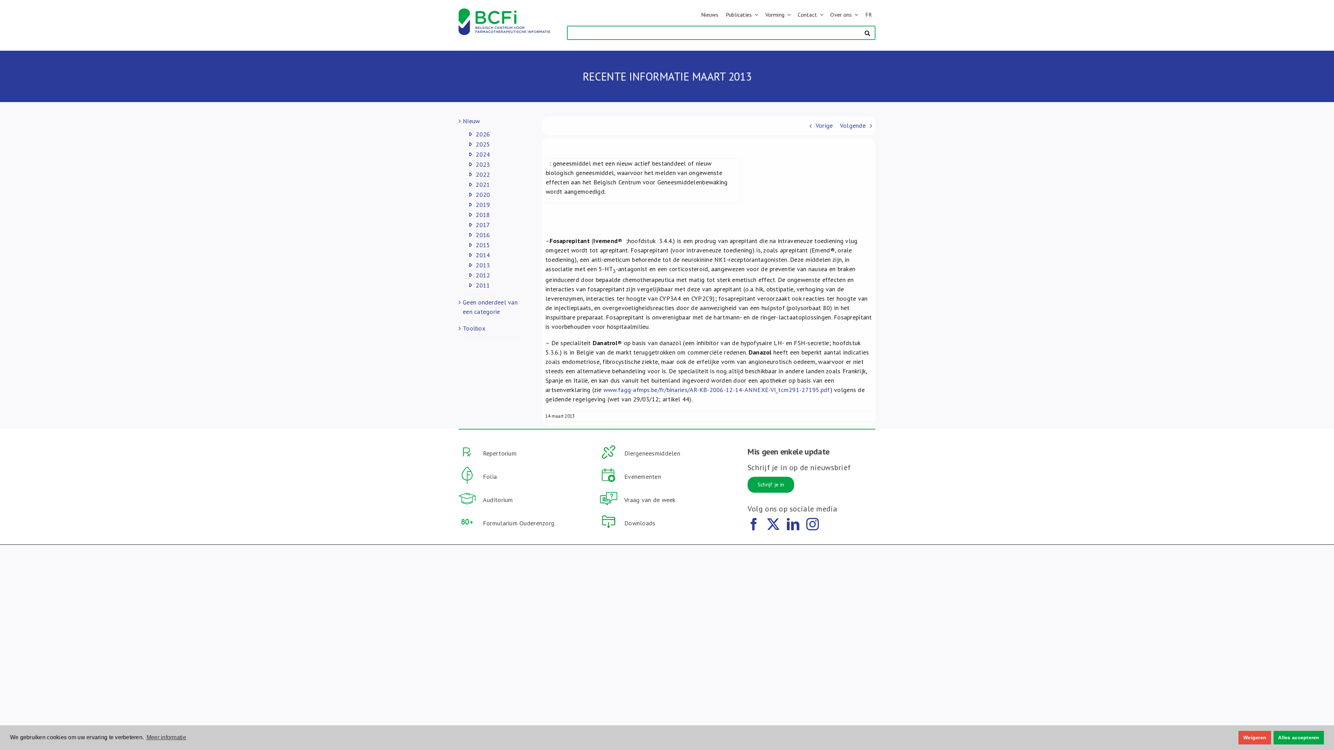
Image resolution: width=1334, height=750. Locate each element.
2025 (483, 144)
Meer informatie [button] (166, 737)
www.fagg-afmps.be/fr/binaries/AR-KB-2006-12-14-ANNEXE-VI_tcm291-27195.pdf (716, 390)
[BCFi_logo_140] (504, 11)
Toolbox (474, 328)
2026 (483, 134)
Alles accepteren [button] (1298, 737)
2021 (483, 185)
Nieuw (471, 121)
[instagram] (812, 524)
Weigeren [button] (1254, 737)
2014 (483, 255)
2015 (483, 245)
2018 (483, 215)
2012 (483, 275)
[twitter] (773, 524)
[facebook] (754, 524)
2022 (483, 174)
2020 (483, 195)
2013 (483, 265)
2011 (483, 285)
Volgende (853, 126)
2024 (483, 154)
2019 (483, 205)
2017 (483, 225)
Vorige (824, 126)
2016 (483, 235)
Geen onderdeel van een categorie (490, 307)
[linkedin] (793, 524)
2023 (483, 164)
